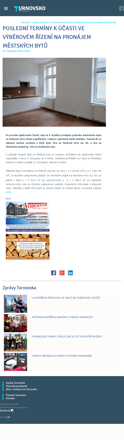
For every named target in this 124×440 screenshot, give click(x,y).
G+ (62, 273)
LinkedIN (70, 273)
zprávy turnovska (39, 22)
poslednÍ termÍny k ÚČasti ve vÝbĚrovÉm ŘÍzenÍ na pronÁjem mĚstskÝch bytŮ (83, 22)
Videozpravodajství (16, 386)
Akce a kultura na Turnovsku (21, 389)
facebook (5, 410)
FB (53, 273)
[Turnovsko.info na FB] (121, 9)
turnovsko (25, 22)
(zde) (8, 192)
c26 (8, 417)
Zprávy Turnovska (15, 382)
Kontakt (10, 398)
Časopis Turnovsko (16, 395)
